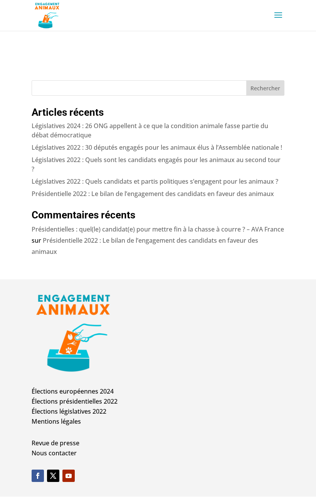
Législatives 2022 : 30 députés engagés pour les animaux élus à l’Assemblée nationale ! (157, 147)
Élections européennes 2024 (73, 391)
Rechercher (265, 88)
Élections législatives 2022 (69, 411)
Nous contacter (54, 453)
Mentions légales (56, 421)
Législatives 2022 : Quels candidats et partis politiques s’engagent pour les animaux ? (155, 181)
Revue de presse (55, 443)
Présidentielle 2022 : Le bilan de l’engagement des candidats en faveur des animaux (153, 193)
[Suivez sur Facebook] (38, 476)
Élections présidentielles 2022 (75, 401)
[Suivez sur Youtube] (68, 476)
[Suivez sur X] (53, 476)
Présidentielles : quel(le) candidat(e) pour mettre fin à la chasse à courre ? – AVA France (158, 229)
